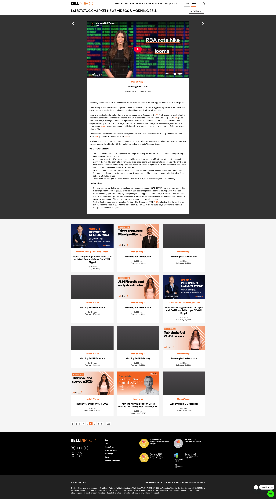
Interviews (138, 399)
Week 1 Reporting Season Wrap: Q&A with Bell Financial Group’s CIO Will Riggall (184, 310)
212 (108, 424)
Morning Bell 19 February (138, 256)
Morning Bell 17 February (92, 307)
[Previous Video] (203, 23)
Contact (109, 453)
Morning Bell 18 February (184, 256)
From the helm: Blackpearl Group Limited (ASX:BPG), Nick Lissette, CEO (138, 405)
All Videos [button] (195, 11)
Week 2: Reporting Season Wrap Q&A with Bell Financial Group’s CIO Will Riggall (92, 259)
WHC (97, 136)
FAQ (107, 457)
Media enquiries (112, 460)
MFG (102, 126)
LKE (163, 134)
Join (107, 443)
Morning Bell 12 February (92, 358)
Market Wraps (138, 82)
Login (107, 440)
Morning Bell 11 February (138, 358)
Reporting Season (100, 252)
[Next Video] (73, 23)
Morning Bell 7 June (138, 86)
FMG (127, 136)
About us (109, 447)
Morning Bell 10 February (184, 358)
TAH (157, 115)
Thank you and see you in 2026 (92, 403)
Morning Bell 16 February (138, 307)
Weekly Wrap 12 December (184, 403)
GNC (176, 118)
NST (156, 202)
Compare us (111, 450)
